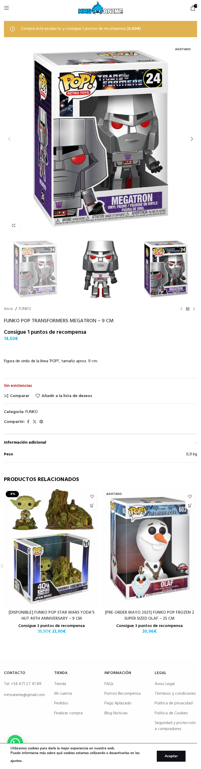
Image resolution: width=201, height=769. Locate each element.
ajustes (15, 761)
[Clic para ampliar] (14, 225)
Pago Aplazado (117, 703)
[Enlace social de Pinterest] (41, 422)
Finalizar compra (68, 713)
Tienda (60, 684)
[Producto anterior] (181, 309)
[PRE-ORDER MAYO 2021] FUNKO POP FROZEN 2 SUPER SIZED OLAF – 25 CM (149, 615)
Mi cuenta (63, 693)
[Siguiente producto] (194, 309)
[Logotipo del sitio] (100, 7)
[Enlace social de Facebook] (28, 422)
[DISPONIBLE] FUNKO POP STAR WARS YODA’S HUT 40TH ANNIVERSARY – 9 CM (51, 615)
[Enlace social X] (34, 422)
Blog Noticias (116, 713)
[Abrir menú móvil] (6, 8)
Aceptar (171, 756)
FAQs (109, 684)
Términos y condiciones (175, 693)
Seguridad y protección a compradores (175, 726)
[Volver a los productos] (188, 309)
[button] (9, 139)
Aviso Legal (165, 684)
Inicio (8, 309)
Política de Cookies (171, 713)
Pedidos (61, 703)
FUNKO (25, 309)
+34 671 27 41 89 (26, 684)
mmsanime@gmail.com (24, 695)
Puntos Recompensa (122, 693)
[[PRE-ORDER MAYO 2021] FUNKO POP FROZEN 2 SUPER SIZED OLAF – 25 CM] (149, 548)
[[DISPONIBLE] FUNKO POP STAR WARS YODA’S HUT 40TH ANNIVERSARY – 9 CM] (51, 548)
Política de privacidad (174, 703)
